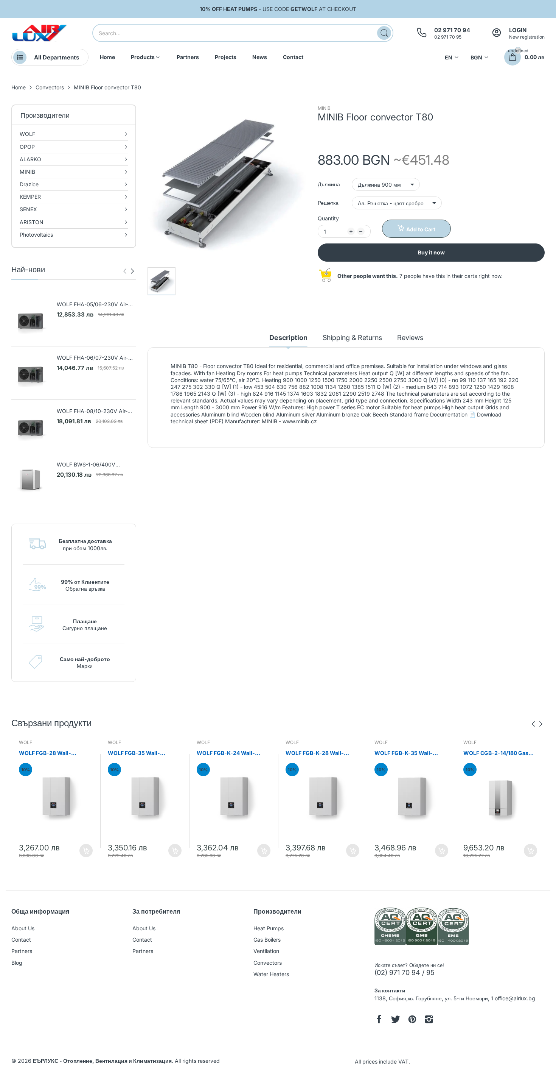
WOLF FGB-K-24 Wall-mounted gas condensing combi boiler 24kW (230, 753)
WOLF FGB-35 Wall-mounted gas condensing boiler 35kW (141, 753)
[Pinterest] (412, 1020)
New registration (527, 37)
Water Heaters (271, 974)
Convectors (267, 962)
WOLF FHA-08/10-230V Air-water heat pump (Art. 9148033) (92, 411)
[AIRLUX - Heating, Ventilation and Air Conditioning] (39, 33)
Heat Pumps (268, 928)
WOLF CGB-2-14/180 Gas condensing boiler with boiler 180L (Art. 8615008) (496, 753)
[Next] (125, 271)
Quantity (328, 218)
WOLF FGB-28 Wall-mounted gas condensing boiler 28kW (52, 753)
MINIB (324, 108)
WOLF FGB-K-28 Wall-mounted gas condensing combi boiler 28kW (319, 753)
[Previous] (132, 271)
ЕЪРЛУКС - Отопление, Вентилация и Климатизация (102, 1061)
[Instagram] (428, 1020)
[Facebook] (379, 1020)
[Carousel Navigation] (128, 271)
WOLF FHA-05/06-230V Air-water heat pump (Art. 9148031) (92, 304)
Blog (16, 962)
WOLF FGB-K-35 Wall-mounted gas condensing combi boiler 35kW (407, 753)
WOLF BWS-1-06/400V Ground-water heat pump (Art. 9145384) (94, 464)
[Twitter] (395, 1020)
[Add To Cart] (86, 850)
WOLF (25, 742)
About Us (22, 928)
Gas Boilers (267, 939)
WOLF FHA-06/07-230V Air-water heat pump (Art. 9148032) (92, 358)
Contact (21, 939)
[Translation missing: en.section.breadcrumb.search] (384, 33)
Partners (21, 951)
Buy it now (431, 252)
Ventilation (266, 951)
